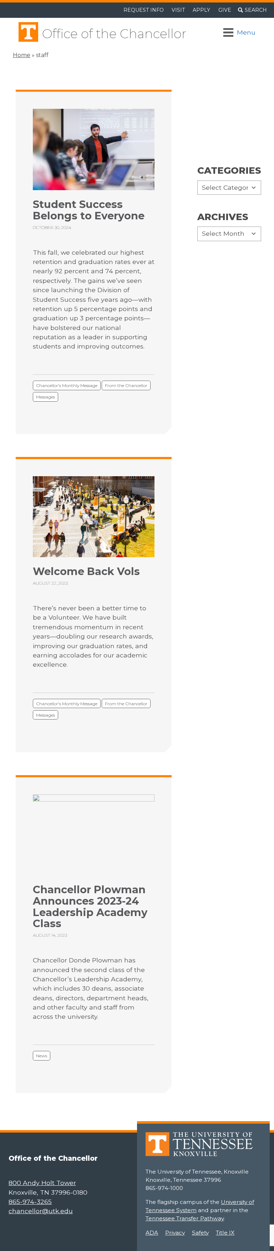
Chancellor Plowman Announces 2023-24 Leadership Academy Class (90, 906)
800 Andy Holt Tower (42, 1182)
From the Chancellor (126, 385)
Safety (200, 1232)
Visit (178, 10)
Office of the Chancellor (114, 33)
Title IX (225, 1232)
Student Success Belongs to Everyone (88, 210)
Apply (201, 10)
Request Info (143, 10)
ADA (152, 1232)
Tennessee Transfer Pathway (185, 1218)
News (41, 1055)
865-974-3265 (30, 1201)
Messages (45, 397)
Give (224, 10)
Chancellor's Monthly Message (66, 385)
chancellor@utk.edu (41, 1211)
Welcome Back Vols (86, 571)
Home (21, 55)
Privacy (175, 1232)
